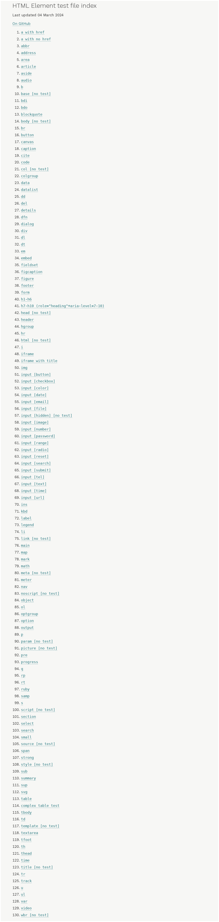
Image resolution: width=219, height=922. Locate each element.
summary (28, 778)
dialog (27, 224)
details (28, 210)
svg (24, 792)
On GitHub (21, 23)
